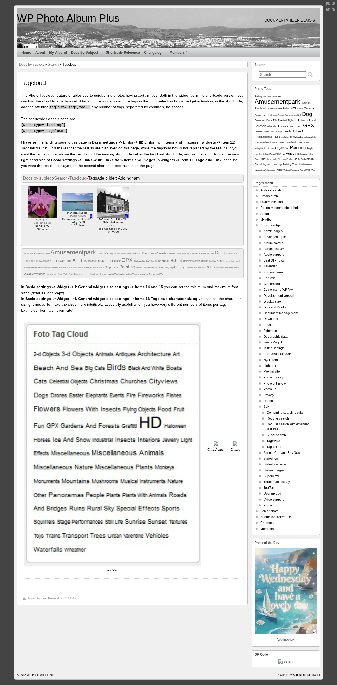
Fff (54, 260)
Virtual (156, 274)
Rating (268, 401)
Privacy (269, 395)
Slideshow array (275, 464)
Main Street (32, 268)
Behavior (131, 254)
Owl (116, 267)
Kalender (270, 266)
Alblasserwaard (43, 254)
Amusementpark (74, 252)
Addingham (29, 253)
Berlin (138, 253)
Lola (25, 268)
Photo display (273, 377)
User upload (272, 493)
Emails (268, 325)
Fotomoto (270, 331)
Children (185, 253)
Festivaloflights (43, 261)
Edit (31, 261)
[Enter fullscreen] (330, 6)
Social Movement (34, 273)
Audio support (274, 255)
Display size (272, 301)
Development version (279, 296)
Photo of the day (275, 383)
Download (271, 319)
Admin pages (273, 231)
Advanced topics (275, 237)
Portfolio (269, 505)
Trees (86, 274)
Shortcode (219, 267)
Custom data (273, 284)
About (40, 53)
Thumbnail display (277, 482)
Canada (161, 253)
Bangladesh (114, 253)
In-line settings (274, 348)
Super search (276, 435)
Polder (154, 268)
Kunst (221, 260)
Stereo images (274, 470)
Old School (98, 267)
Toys (71, 274)
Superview (271, 476)
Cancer (170, 254)
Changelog (153, 53)
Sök (266, 406)
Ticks (66, 274)
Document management (281, 313)
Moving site (272, 371)
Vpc (162, 274)
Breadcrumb (269, 196)
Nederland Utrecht (67, 267)
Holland (177, 261)
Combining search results (285, 413)
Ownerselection (271, 202)
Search (53, 64)
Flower (61, 260)
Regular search (278, 418)
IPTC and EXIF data (278, 354)
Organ (109, 267)
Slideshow (271, 458)
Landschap (230, 261)
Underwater (97, 274)
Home (26, 53)
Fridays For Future (108, 260)
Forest (78, 261)
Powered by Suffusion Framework (298, 674)
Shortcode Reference (123, 53)
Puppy (180, 267)
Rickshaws (191, 268)
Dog (220, 252)
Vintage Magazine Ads (142, 274)
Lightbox (270, 366)
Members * (178, 53)
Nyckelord (271, 360)
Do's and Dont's (275, 307)
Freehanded (89, 261)
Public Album (77, 215)
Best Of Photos (274, 260)
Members (267, 529)
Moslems (52, 268)
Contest (193, 254)
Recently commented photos (280, 208)
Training (78, 274)
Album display (274, 249)
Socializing (52, 274)
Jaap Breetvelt (50, 598)
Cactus (153, 254)
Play (145, 268)
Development (203, 254)
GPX (127, 260)
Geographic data (276, 336)
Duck (26, 261)
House (205, 261)
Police (161, 268)
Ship (210, 267)
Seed (204, 268)
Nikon (81, 268)
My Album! (58, 53)
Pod (149, 268)
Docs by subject (84, 53)
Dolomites (231, 253)
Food (69, 260)
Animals (102, 253)
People (139, 268)
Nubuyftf (88, 268)
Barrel (124, 254)
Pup (172, 268)
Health (166, 260)
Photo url (270, 389)
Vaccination (109, 274)
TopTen (269, 488)
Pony (167, 267)
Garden (145, 261)
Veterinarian (120, 274)
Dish (212, 254)
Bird (146, 253)
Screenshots (269, 511)
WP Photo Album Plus (68, 18)
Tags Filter (274, 447)
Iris (210, 261)
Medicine (43, 267)
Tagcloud (77, 178)
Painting (127, 266)
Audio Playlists (270, 190)
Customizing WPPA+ (278, 290)
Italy (214, 261)
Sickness (229, 268)
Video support (274, 499)
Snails (236, 268)
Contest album (42, 222)
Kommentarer (273, 272)
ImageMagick (273, 342)
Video (129, 274)
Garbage (138, 261)
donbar (113, 225)
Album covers (273, 243)
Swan (60, 274)
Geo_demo (155, 261)
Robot (199, 268)
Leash (237, 261)
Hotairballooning (192, 261)
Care (177, 253)
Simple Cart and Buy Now (282, 453)
